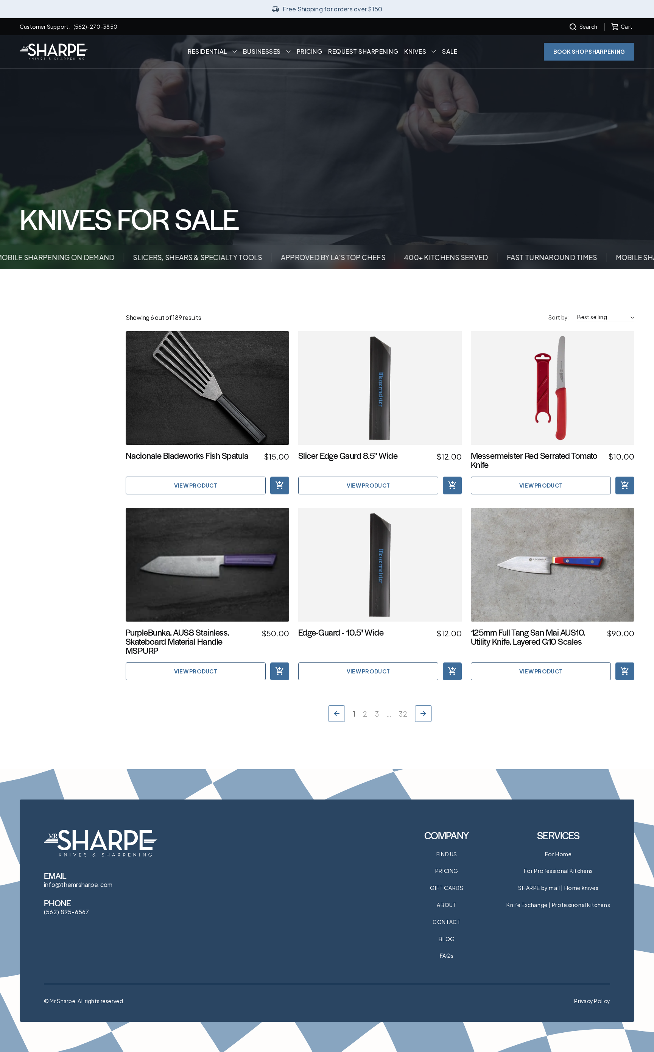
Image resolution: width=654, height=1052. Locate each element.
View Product (195, 485)
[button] (584, 27)
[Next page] (423, 713)
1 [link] (354, 713)
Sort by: (559, 317)
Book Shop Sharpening (589, 51)
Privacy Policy (592, 1000)
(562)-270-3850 (95, 26)
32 (403, 713)
